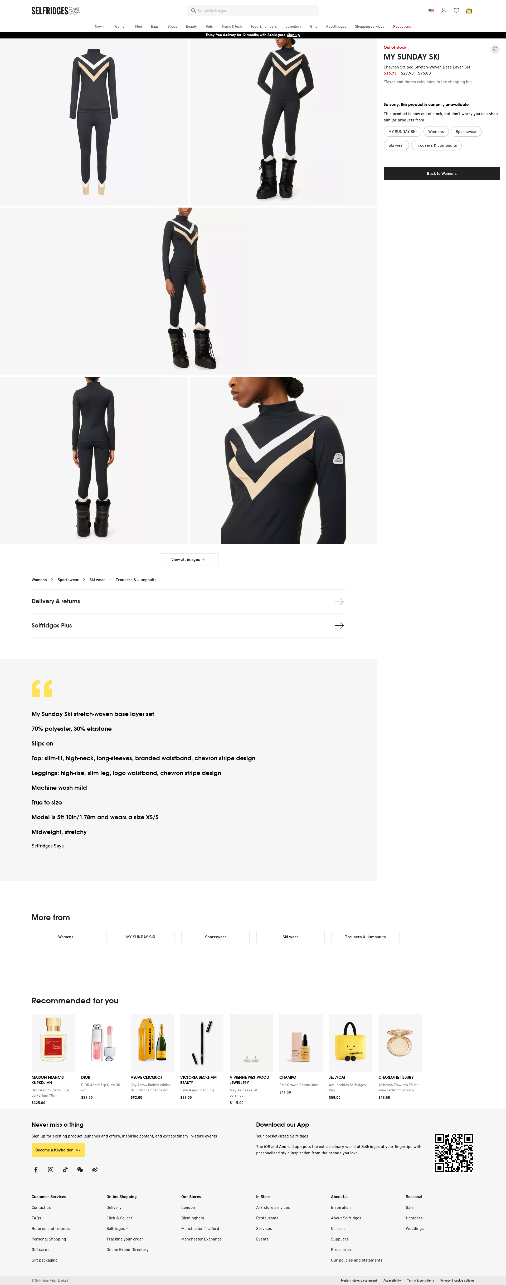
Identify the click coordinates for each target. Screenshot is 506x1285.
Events (262, 1239)
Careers (338, 1228)
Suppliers (340, 1239)
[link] (52, 1092)
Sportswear (68, 579)
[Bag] (469, 10)
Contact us (41, 1207)
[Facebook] (36, 1172)
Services (264, 1228)
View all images (185, 559)
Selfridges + (117, 1228)
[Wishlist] (456, 10)
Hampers (414, 1217)
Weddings (415, 1228)
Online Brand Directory (127, 1249)
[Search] (193, 10)
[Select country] (431, 10)
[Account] (444, 10)
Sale (409, 1207)
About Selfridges (346, 1217)
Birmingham (192, 1217)
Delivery (113, 1207)
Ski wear (97, 579)
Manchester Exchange (201, 1239)
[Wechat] (80, 1172)
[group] (227, 1061)
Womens (39, 579)
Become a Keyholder (54, 1149)
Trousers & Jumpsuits (136, 579)
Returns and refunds (51, 1228)
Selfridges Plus (52, 625)
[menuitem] (100, 26)
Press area (341, 1249)
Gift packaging (44, 1260)
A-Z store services (273, 1207)
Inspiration (341, 1207)
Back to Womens (442, 173)
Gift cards (41, 1249)
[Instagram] (50, 1172)
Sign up (293, 35)
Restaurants (267, 1217)
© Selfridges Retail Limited (50, 1280)
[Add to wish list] (495, 49)
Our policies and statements (356, 1260)
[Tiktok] (65, 1172)
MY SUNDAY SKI (412, 57)
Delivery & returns (56, 601)
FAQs (36, 1217)
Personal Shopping (49, 1239)
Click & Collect (119, 1217)
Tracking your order (124, 1239)
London (188, 1207)
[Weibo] (95, 1172)
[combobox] (257, 10)
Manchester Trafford (200, 1228)
